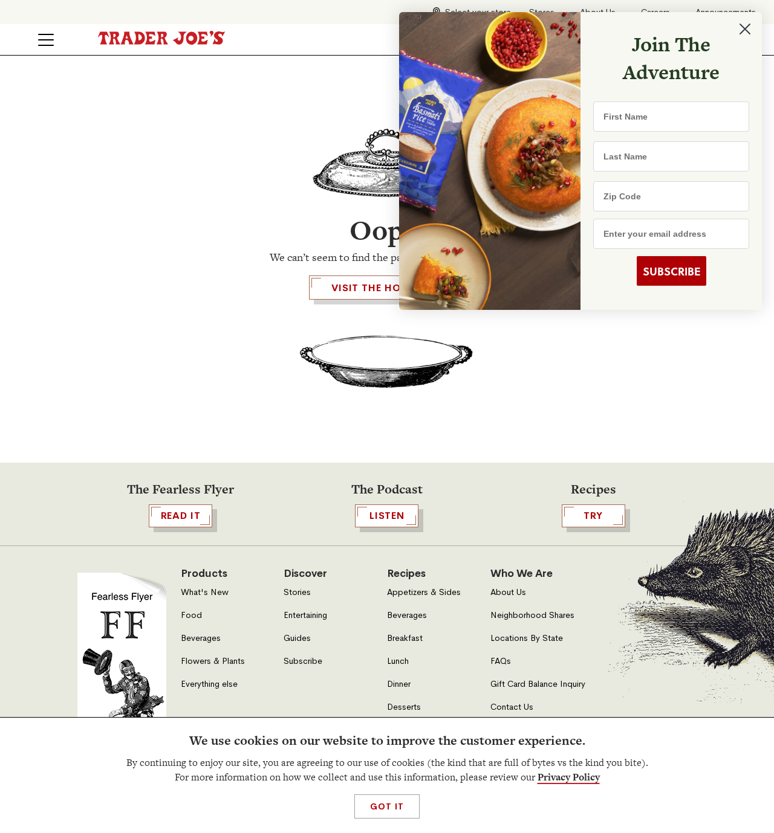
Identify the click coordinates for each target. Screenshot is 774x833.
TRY (593, 515)
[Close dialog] (745, 29)
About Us (508, 592)
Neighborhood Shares (532, 615)
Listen (387, 515)
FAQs (500, 661)
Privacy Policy (569, 777)
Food (191, 615)
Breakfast (405, 638)
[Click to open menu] (46, 40)
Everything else (209, 684)
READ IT (181, 515)
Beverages (201, 638)
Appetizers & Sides (424, 592)
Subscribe (303, 661)
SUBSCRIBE (671, 271)
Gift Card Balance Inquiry (537, 684)
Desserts (404, 707)
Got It (386, 806)
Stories (297, 592)
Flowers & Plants (213, 661)
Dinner (399, 684)
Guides (297, 638)
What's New (205, 592)
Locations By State (526, 638)
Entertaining (305, 615)
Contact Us (511, 707)
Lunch (398, 661)
